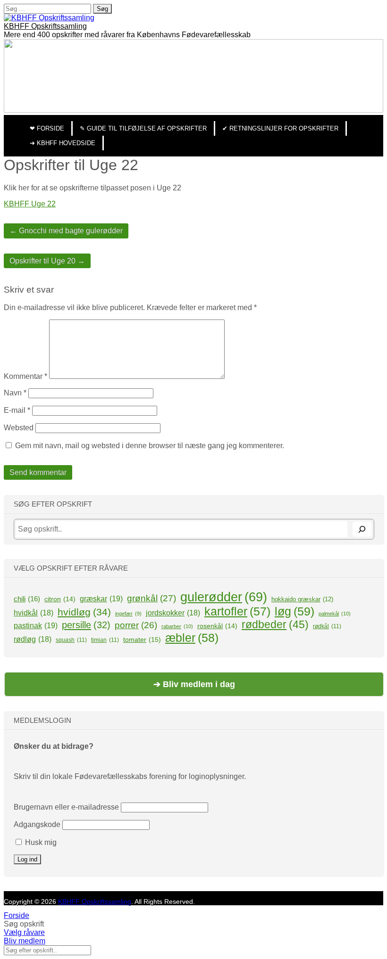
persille (86, 624)
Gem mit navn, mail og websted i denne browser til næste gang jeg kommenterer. (149, 446)
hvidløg (84, 612)
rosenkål (217, 626)
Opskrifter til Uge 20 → (47, 261)
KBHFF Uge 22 (30, 204)
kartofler (237, 611)
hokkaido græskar (302, 599)
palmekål (335, 613)
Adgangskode (37, 824)
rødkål (327, 626)
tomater (142, 639)
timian (105, 640)
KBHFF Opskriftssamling (45, 26)
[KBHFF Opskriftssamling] (49, 18)
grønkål (151, 598)
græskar (101, 598)
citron (60, 599)
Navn (15, 393)
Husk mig (40, 842)
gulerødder (223, 597)
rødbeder (275, 624)
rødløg (32, 639)
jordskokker (173, 613)
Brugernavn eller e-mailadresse (66, 807)
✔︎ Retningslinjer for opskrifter (280, 128)
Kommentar (25, 376)
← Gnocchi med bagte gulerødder (66, 231)
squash (71, 640)
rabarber (177, 626)
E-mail (17, 410)
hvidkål (33, 613)
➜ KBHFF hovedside (62, 143)
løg (294, 611)
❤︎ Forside (47, 128)
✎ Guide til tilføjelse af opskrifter (143, 128)
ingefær (128, 613)
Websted (19, 428)
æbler (192, 637)
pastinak (36, 625)
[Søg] (362, 529)
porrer (136, 625)
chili (27, 599)
